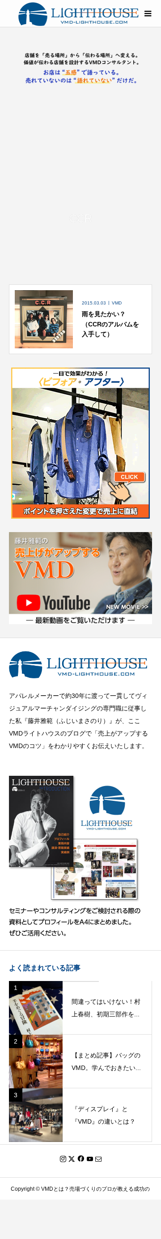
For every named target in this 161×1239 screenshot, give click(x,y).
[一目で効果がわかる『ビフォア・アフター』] (80, 512)
